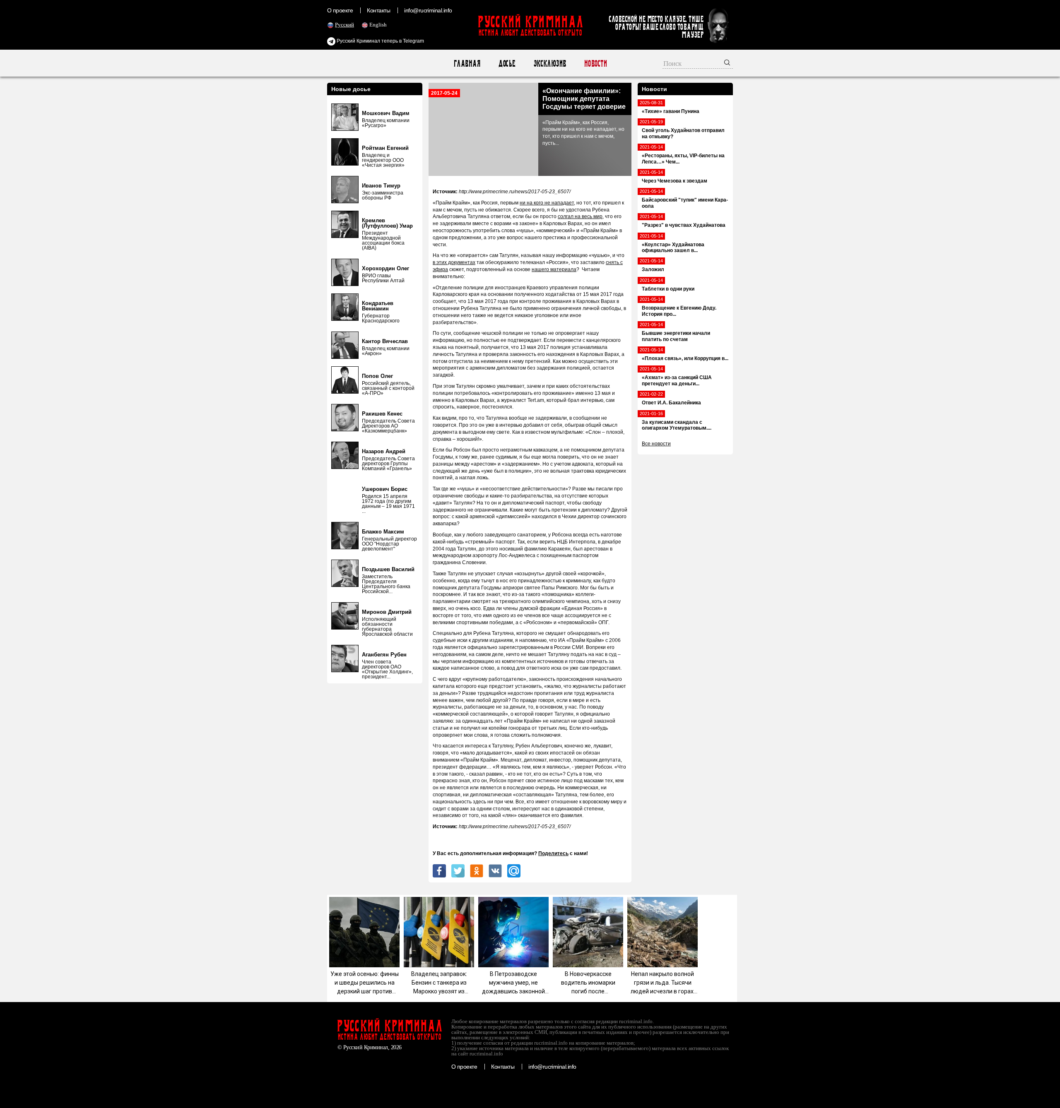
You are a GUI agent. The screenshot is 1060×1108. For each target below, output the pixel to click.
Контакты (378, 10)
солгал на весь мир (580, 216)
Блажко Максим (383, 532)
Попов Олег (377, 376)
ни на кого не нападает (547, 203)
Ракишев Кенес (382, 414)
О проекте (340, 10)
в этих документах (454, 262)
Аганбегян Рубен (384, 654)
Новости (595, 63)
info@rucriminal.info (428, 10)
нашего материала (554, 269)
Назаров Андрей (383, 451)
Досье (506, 63)
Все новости (656, 444)
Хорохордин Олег (385, 268)
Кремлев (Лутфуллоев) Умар (387, 223)
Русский (344, 25)
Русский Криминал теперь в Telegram (379, 41)
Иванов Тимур (381, 186)
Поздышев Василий (388, 569)
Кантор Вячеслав (385, 341)
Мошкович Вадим (386, 113)
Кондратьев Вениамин (377, 306)
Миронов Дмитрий (387, 612)
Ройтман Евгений (385, 148)
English (378, 25)
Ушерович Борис (384, 489)
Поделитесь (553, 853)
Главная (466, 63)
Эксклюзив (549, 63)
